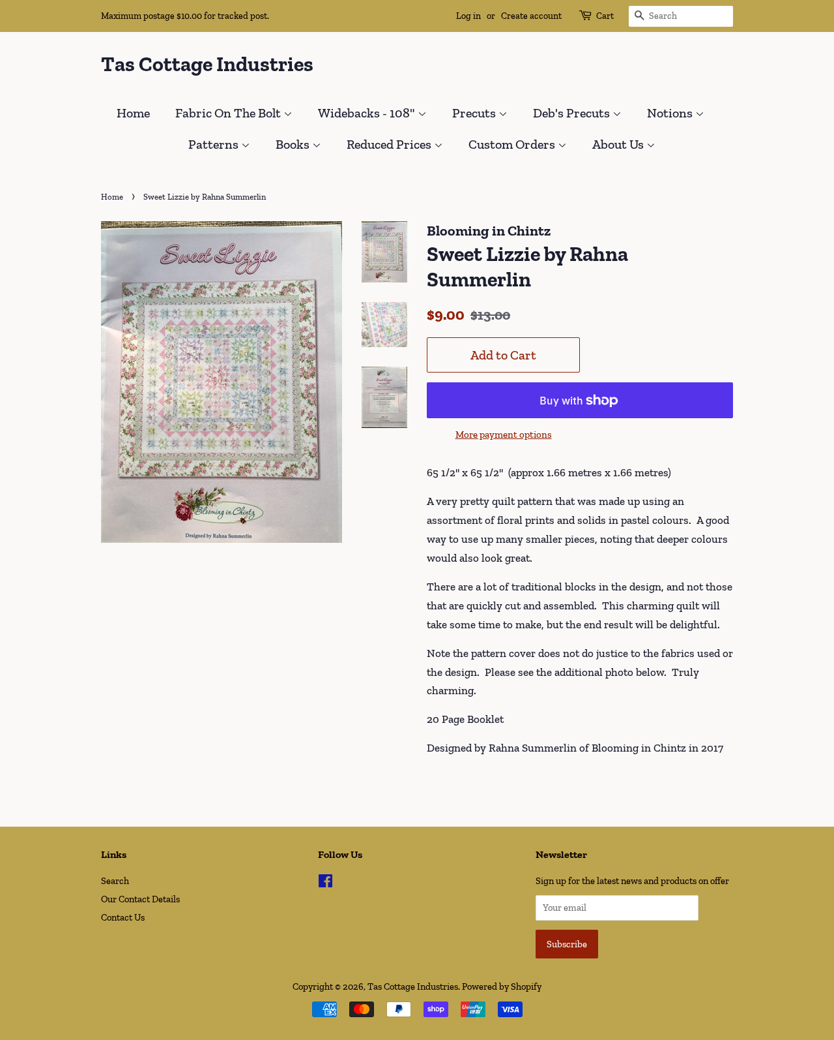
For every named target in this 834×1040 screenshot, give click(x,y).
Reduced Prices (390, 144)
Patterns (214, 144)
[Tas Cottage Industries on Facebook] (325, 883)
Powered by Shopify (501, 986)
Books (294, 144)
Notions (671, 113)
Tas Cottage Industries (207, 64)
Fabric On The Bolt (229, 113)
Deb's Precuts (572, 113)
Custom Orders (513, 144)
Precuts (475, 113)
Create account (531, 16)
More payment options (503, 434)
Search (115, 881)
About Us (619, 144)
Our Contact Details (140, 899)
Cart (605, 16)
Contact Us (123, 917)
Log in (468, 16)
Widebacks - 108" (368, 113)
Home (133, 113)
